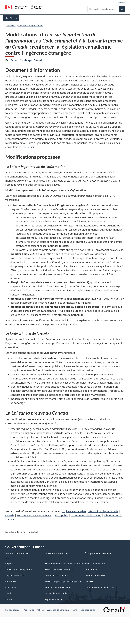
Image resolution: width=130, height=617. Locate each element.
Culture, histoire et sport (57, 575)
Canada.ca (10, 25)
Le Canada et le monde (56, 593)
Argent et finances (54, 599)
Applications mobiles (34, 609)
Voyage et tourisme (14, 575)
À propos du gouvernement (98, 553)
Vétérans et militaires (95, 575)
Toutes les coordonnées (16, 553)
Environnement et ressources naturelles (64, 563)
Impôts (8, 599)
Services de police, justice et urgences (63, 581)
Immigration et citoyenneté (18, 569)
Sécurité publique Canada (30, 25)
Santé (8, 593)
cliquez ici (28, 147)
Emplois (9, 563)
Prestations (10, 587)
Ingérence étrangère (74, 511)
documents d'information (86, 515)
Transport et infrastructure (58, 587)
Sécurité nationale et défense (34, 515)
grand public (61, 515)
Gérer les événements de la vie (99, 587)
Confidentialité (88, 609)
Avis (75, 609)
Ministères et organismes (57, 553)
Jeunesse (89, 581)
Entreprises (10, 581)
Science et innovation (95, 563)
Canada (9, 515)
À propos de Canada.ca (58, 609)
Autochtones (91, 569)
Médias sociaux (12, 609)
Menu (12, 18)
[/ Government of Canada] (24, 7)
